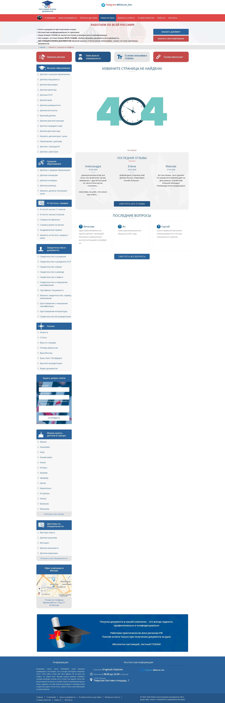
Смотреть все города (54, 514)
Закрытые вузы (107, 18)
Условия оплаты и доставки (90, 697)
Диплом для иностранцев (52, 120)
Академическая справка (51, 230)
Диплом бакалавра (49, 84)
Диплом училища (48, 185)
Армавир (44, 478)
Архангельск (45, 488)
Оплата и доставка (88, 18)
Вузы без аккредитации (51, 363)
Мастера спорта (47, 532)
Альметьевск (46, 457)
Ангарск (43, 467)
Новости (161, 18)
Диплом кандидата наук (51, 126)
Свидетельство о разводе (52, 272)
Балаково (44, 503)
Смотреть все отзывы (132, 203)
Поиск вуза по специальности (93, 57)
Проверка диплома (56, 57)
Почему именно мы (49, 348)
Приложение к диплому (51, 141)
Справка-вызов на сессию (52, 225)
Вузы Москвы (46, 353)
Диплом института (48, 110)
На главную (132, 150)
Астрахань (45, 493)
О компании (50, 18)
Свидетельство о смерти (51, 277)
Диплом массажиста (49, 548)
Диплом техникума (49, 175)
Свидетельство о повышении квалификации (54, 283)
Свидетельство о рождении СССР (55, 261)
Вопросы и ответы (126, 18)
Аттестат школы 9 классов (52, 214)
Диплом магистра (48, 90)
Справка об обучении (50, 219)
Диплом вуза (46, 100)
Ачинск (43, 498)
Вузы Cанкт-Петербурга (51, 358)
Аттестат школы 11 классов (52, 209)
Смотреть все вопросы (131, 256)
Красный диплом (48, 115)
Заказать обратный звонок (171, 39)
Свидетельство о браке (51, 267)
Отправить (54, 418)
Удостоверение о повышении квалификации (54, 304)
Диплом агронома (48, 537)
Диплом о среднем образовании (55, 170)
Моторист (44, 543)
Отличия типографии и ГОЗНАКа (136, 57)
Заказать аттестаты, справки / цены (54, 236)
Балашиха (44, 509)
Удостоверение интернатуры (53, 311)
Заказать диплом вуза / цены (53, 136)
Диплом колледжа (48, 180)
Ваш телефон (45, 393)
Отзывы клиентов (146, 18)
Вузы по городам (48, 342)
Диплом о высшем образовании (55, 74)
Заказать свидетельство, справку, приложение (56, 297)
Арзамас (44, 472)
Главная (42, 47)
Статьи (43, 337)
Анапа (43, 462)
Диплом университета (50, 105)
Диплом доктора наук (50, 131)
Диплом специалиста (50, 79)
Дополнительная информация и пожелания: (54, 402)
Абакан (43, 442)
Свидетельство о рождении (53, 256)
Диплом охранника (49, 553)
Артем (43, 483)
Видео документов (49, 368)
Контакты (172, 18)
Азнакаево (45, 447)
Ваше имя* (44, 385)
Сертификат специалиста (51, 290)
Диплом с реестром (49, 151)
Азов (42, 452)
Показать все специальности (54, 558)
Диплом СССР (46, 95)
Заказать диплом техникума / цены (54, 192)
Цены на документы (68, 18)
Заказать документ (170, 32)
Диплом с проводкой (50, 146)
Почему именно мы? (173, 57)
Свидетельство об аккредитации (55, 316)
